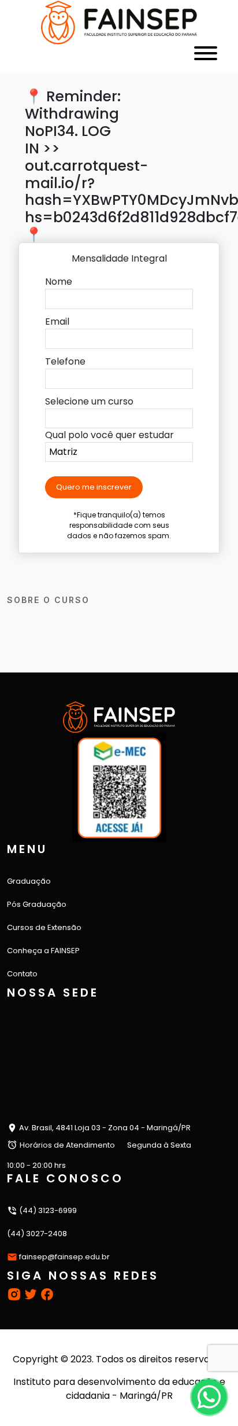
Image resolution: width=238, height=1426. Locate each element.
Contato (22, 973)
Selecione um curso (89, 401)
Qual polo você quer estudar (109, 435)
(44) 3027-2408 (37, 1233)
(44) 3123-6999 (47, 1210)
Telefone (65, 361)
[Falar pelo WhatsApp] (209, 1397)
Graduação (29, 881)
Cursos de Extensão (44, 927)
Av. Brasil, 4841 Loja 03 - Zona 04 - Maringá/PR (104, 1127)
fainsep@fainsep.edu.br (64, 1256)
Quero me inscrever (94, 487)
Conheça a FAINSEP (43, 950)
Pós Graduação (36, 904)
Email (57, 321)
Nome (58, 281)
